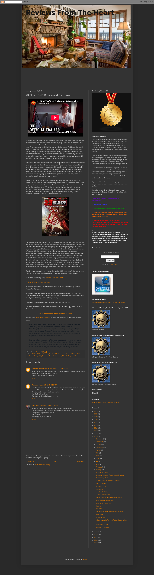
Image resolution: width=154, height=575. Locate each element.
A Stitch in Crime (101, 483)
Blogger (85, 559)
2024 (96, 414)
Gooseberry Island (102, 524)
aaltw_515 (35, 406)
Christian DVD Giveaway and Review (60, 354)
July (97, 453)
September (99, 447)
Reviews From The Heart (70, 12)
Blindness (45, 354)
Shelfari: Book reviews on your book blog (105, 402)
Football (51, 356)
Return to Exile (100, 517)
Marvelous (99, 509)
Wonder (98, 506)
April (97, 461)
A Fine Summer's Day (103, 495)
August (98, 450)
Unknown (35, 385)
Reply (33, 378)
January (99, 470)
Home (56, 461)
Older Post (80, 461)
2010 (96, 543)
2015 (96, 436)
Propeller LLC (72, 356)
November (99, 442)
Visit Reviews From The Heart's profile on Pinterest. (108, 302)
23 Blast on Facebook (42, 318)
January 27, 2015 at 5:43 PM (48, 406)
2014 (96, 532)
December (99, 439)
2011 (96, 540)
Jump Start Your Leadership (105, 500)
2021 (96, 422)
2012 (96, 537)
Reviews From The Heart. (54, 278)
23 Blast (39, 354)
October (98, 444)
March (98, 464)
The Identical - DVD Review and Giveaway (109, 512)
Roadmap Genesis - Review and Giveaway (110, 475)
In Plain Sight (100, 489)
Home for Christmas (102, 527)
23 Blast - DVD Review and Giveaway (108, 481)
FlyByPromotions (44, 356)
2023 (96, 417)
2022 (96, 419)
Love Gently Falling (102, 492)
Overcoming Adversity (61, 356)
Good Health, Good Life (103, 503)
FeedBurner (114, 264)
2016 (96, 434)
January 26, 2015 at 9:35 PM (59, 368)
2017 (96, 431)
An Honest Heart (101, 486)
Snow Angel (99, 514)
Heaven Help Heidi (102, 478)
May (97, 458)
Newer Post (30, 461)
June (97, 456)
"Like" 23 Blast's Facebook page (39, 282)
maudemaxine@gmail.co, (40, 368)
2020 (96, 425)
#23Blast (33, 354)
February (99, 467)
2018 (96, 428)
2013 (96, 534)
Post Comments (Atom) (42, 465)
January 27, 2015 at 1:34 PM (48, 385)
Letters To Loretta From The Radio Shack (109, 497)
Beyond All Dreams (102, 472)
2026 (96, 411)
